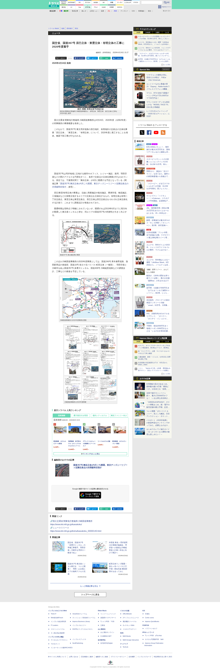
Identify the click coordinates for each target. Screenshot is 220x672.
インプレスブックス (79, 639)
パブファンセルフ (151, 628)
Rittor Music (102, 611)
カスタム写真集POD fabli (154, 639)
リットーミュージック (108, 614)
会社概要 (132, 657)
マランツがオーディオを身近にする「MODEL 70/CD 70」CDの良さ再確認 (158, 104)
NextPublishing (77, 643)
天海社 (147, 614)
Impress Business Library (81, 621)
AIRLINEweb (127, 614)
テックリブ (124, 644)
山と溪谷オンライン (107, 632)
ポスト (63, 58)
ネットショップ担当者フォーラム (83, 618)
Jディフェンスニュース (131, 618)
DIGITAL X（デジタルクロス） (82, 629)
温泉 (102, 11)
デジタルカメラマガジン (59, 640)
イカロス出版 (124, 611)
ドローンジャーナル (58, 629)
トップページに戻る (90, 594)
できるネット (55, 644)
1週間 (157, 32)
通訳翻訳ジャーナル (129, 621)
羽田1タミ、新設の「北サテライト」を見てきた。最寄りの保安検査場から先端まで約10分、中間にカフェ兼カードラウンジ (158, 176)
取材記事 (75, 11)
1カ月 (167, 32)
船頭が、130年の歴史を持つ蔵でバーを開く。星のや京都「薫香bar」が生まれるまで (158, 278)
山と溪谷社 (102, 629)
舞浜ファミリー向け (119, 415)
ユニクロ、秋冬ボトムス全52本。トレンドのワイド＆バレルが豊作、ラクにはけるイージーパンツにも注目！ (154, 50)
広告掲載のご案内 (87, 657)
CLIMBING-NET (105, 636)
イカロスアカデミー (129, 629)
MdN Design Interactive (131, 640)
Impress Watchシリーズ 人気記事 (153, 338)
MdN (121, 633)
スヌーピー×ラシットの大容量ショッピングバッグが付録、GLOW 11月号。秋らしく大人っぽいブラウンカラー (154, 39)
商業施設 (141, 11)
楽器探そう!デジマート (108, 618)
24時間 (147, 32)
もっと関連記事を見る (89, 586)
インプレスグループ (144, 657)
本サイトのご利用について (57, 657)
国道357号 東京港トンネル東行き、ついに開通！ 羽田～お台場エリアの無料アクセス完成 (76, 569)
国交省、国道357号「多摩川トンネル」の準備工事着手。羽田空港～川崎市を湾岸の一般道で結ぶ (76, 547)
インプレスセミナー (79, 625)
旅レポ (84, 11)
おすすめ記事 (145, 379)
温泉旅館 (61, 415)
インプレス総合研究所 (58, 621)
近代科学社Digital (106, 643)
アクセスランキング (148, 29)
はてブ (94, 58)
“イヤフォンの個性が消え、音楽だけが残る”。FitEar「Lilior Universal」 (157, 77)
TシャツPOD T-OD (107, 621)
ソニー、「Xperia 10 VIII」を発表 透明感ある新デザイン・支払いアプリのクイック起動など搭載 (154, 370)
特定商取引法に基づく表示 (163, 657)
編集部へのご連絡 (102, 657)
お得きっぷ (93, 11)
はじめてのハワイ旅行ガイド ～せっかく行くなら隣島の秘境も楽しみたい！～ (158, 431)
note (106, 58)
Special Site (145, 69)
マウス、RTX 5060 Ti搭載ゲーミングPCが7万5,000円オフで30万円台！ (157, 95)
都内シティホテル (100, 415)
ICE (143, 611)
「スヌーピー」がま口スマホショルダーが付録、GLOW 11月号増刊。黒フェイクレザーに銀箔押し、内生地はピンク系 (154, 56)
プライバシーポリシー (118, 657)
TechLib (125, 647)
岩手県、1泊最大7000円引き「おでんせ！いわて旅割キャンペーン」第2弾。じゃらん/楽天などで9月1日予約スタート (154, 61)
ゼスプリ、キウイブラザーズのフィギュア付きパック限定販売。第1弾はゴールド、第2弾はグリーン (154, 348)
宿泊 (149, 11)
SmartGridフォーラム (79, 614)
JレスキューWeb (128, 625)
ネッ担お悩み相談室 (58, 633)
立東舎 (102, 625)
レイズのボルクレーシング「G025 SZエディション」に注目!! (158, 113)
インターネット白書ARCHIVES (61, 648)
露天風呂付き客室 (81, 415)
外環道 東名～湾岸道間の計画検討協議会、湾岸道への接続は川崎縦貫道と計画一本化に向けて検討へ (118, 547)
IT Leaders (54, 625)
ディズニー (124, 11)
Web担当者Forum (57, 618)
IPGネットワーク (148, 632)
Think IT (53, 614)
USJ (133, 11)
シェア (81, 58)
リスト (70, 58)
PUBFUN (145, 625)
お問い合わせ (73, 657)
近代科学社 (102, 640)
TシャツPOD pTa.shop (153, 635)
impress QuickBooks (152, 621)
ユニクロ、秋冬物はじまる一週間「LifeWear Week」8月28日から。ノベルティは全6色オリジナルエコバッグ (154, 44)
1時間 (138, 32)
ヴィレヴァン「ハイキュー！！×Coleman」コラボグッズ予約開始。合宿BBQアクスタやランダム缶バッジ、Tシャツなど (158, 201)
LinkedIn (119, 58)
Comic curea (149, 618)
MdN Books (127, 636)
